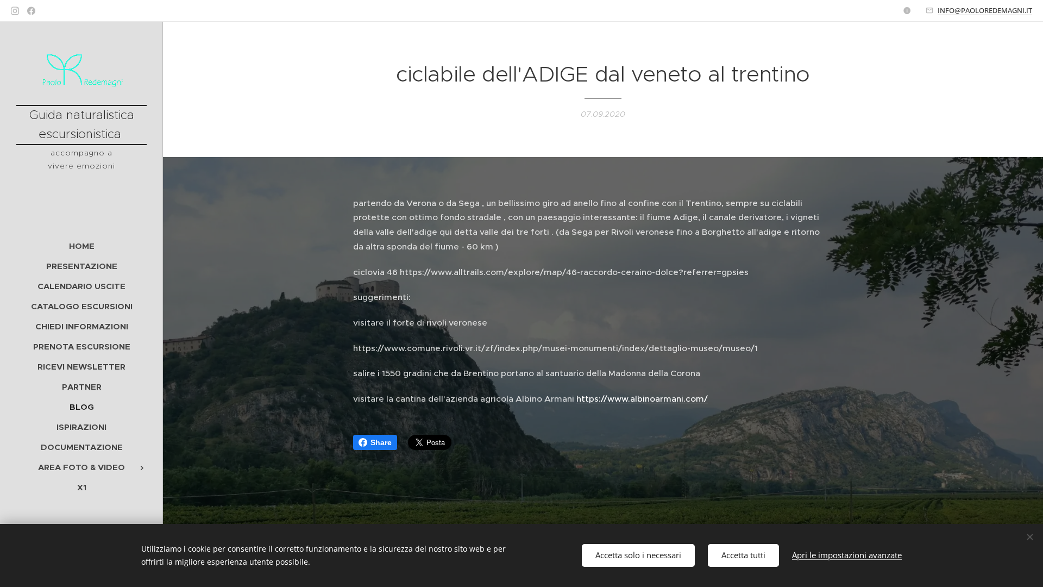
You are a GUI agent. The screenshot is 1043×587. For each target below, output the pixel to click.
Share (381, 442)
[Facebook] (31, 11)
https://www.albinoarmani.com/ (642, 399)
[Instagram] (15, 11)
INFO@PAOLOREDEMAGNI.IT (985, 10)
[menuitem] (81, 246)
